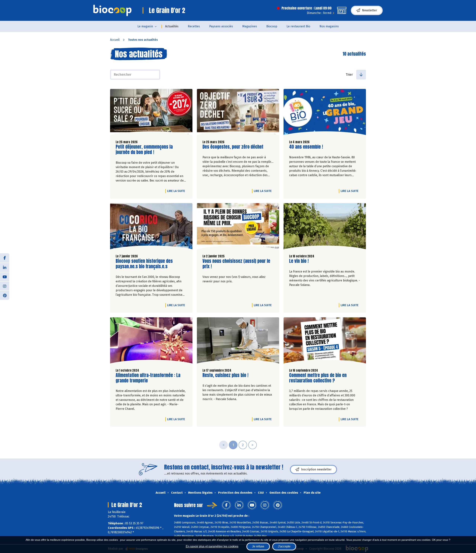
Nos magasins (329, 26)
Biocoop (271, 26)
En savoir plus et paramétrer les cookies (212, 546)
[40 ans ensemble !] (325, 113)
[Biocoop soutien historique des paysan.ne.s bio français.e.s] (151, 227)
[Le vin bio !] (325, 227)
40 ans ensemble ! (306, 147)
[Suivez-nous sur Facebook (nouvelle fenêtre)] (4, 258)
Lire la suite (177, 191)
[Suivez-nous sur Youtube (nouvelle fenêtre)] (4, 276)
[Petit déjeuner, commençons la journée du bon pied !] (151, 113)
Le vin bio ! (299, 261)
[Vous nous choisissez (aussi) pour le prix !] (238, 227)
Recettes (194, 26)
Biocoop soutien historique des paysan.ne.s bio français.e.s (144, 263)
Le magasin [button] (145, 26)
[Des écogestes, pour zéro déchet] (238, 113)
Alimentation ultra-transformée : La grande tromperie (148, 378)
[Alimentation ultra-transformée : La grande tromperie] (151, 341)
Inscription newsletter (316, 469)
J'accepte (284, 546)
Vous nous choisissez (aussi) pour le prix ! (236, 263)
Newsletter (369, 10)
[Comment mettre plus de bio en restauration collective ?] (325, 341)
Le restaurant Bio (298, 26)
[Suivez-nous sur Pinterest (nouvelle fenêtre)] (4, 295)
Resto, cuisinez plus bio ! (225, 375)
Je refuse (258, 546)
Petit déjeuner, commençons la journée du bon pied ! (144, 149)
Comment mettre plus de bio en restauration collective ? (318, 378)
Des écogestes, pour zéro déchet (232, 147)
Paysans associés (221, 26)
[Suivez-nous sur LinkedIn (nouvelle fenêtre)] (4, 267)
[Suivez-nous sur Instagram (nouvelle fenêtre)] (4, 286)
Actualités (171, 26)
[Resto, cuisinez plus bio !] (238, 341)
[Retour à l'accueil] (112, 10)
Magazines (249, 26)
